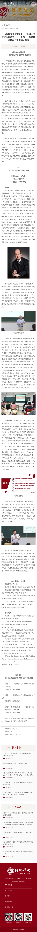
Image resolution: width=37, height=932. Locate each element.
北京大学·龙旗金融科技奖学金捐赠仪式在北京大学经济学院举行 (18, 754)
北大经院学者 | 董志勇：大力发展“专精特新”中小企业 (18, 853)
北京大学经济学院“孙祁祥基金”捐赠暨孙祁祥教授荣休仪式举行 (18, 814)
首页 (11, 28)
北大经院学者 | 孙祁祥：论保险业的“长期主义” (17, 832)
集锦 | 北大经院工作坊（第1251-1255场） (16, 763)
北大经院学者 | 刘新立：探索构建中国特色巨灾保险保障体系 (18, 784)
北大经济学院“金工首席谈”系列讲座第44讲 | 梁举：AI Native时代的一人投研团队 (17, 793)
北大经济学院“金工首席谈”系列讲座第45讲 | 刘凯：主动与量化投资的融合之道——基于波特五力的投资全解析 (18, 774)
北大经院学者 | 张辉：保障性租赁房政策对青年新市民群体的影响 (18, 843)
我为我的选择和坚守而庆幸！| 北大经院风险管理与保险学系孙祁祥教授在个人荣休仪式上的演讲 (18, 824)
